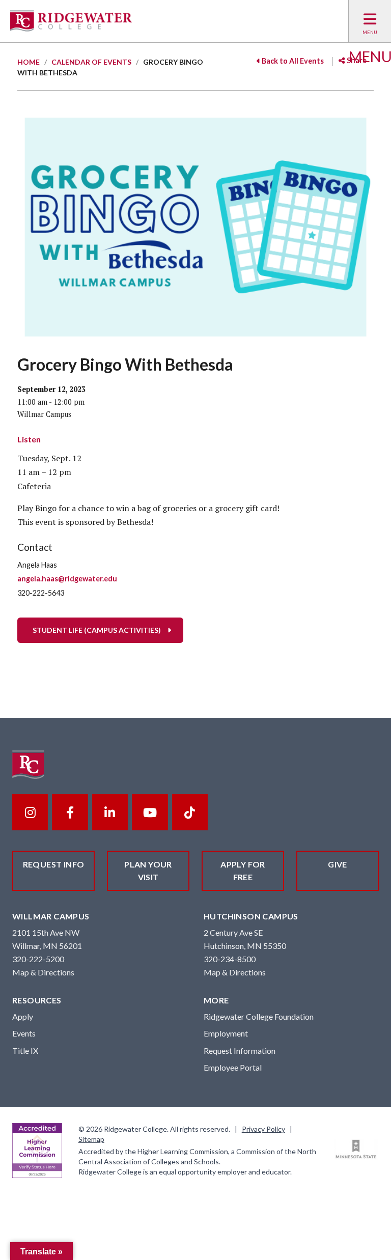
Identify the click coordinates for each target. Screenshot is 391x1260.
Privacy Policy (263, 1129)
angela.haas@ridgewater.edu (67, 578)
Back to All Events (292, 61)
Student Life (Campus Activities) (97, 630)
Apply (22, 1016)
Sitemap (91, 1139)
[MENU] (369, 21)
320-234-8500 (230, 959)
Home (28, 62)
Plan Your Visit (148, 870)
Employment (226, 1033)
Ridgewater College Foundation (259, 1016)
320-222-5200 (38, 959)
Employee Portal (233, 1067)
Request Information (239, 1050)
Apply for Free (242, 870)
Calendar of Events (91, 62)
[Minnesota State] (356, 1149)
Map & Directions (43, 972)
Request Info (54, 864)
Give (337, 864)
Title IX (25, 1050)
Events (24, 1033)
